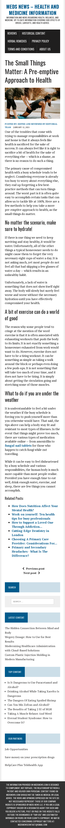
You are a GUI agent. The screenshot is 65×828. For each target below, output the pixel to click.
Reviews (12, 33)
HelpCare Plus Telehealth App (24, 765)
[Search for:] (32, 601)
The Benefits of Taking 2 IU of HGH (29, 709)
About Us (45, 49)
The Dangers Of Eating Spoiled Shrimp (31, 700)
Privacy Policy (40, 41)
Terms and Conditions (21, 49)
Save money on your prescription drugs (29, 757)
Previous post (35, 568)
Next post (29, 573)
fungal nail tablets (18, 446)
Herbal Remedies (17, 41)
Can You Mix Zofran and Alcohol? (28, 705)
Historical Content (33, 33)
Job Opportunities (16, 749)
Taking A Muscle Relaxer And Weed (29, 713)
